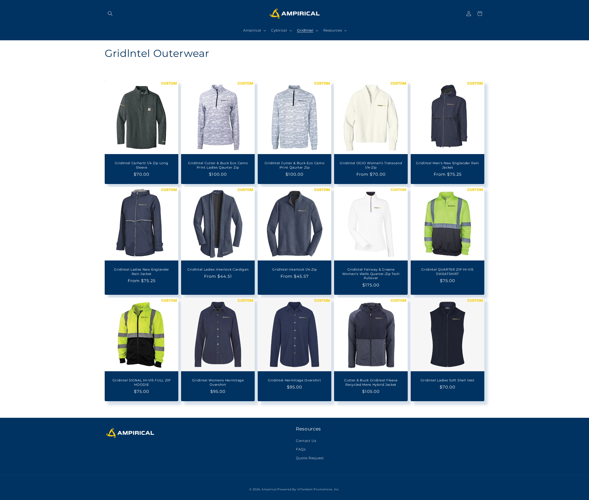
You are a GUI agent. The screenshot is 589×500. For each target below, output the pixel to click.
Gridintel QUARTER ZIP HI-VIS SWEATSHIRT (447, 271)
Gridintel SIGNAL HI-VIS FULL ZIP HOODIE (142, 382)
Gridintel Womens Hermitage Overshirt (218, 382)
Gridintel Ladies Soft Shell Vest (447, 380)
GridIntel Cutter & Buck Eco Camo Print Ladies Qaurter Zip (218, 165)
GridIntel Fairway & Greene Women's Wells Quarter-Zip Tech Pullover (371, 273)
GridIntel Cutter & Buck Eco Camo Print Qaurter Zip (294, 165)
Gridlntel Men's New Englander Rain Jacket (447, 165)
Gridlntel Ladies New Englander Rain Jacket (141, 271)
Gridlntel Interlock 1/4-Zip (294, 269)
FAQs (301, 449)
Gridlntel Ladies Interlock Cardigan (218, 269)
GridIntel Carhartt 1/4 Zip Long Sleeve (141, 165)
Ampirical (269, 489)
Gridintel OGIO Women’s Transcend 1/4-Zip (371, 165)
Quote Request (310, 458)
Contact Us (306, 441)
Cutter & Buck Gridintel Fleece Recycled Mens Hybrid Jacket (371, 382)
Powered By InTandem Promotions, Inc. (308, 489)
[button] (110, 13)
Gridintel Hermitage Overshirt (294, 380)
